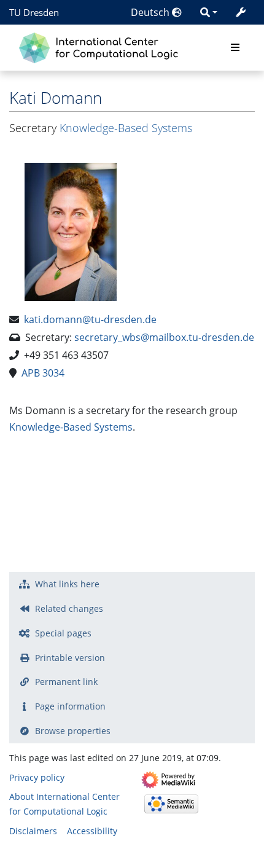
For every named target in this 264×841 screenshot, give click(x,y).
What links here (67, 584)
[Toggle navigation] (235, 48)
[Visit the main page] (101, 46)
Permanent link (66, 681)
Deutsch (151, 12)
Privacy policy (36, 777)
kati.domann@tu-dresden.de (90, 319)
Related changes (69, 608)
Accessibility (92, 831)
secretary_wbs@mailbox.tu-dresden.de (164, 337)
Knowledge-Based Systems (126, 127)
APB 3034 (42, 373)
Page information (70, 706)
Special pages (63, 633)
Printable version (70, 657)
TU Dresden (34, 12)
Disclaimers (33, 831)
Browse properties (73, 731)
